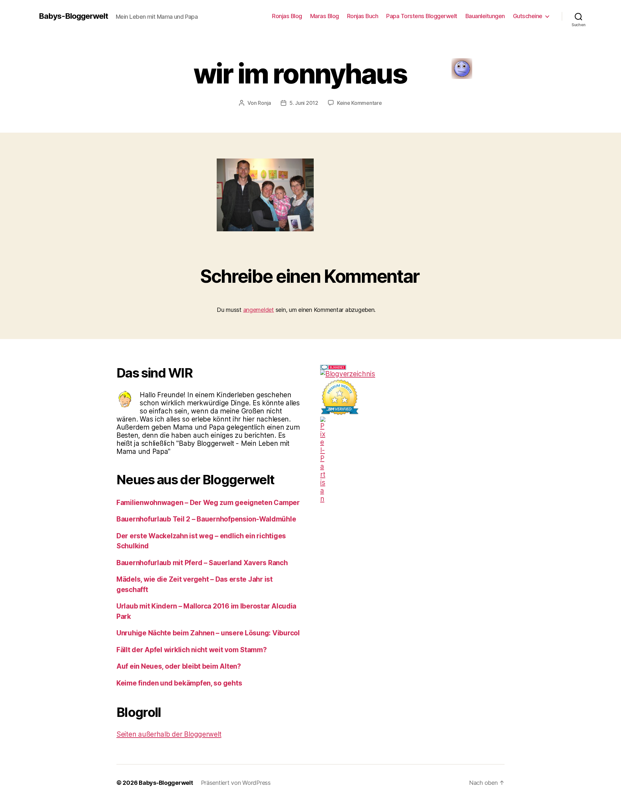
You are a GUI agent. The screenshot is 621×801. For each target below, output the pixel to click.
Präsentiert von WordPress (236, 782)
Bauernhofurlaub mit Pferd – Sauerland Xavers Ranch (202, 563)
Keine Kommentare (359, 103)
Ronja (264, 103)
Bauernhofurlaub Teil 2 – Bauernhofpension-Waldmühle (206, 519)
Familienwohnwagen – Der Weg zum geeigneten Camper (208, 503)
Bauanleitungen (485, 16)
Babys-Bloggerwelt (73, 16)
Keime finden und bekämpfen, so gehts (179, 683)
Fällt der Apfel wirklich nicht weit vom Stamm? (191, 650)
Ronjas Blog (287, 16)
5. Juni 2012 (303, 103)
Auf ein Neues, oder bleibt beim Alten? (178, 666)
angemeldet (258, 309)
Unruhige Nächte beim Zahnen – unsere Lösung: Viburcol (208, 633)
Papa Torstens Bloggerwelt (421, 16)
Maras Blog (324, 16)
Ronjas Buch (362, 16)
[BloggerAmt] (412, 374)
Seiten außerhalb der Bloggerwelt (168, 734)
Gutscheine (527, 16)
